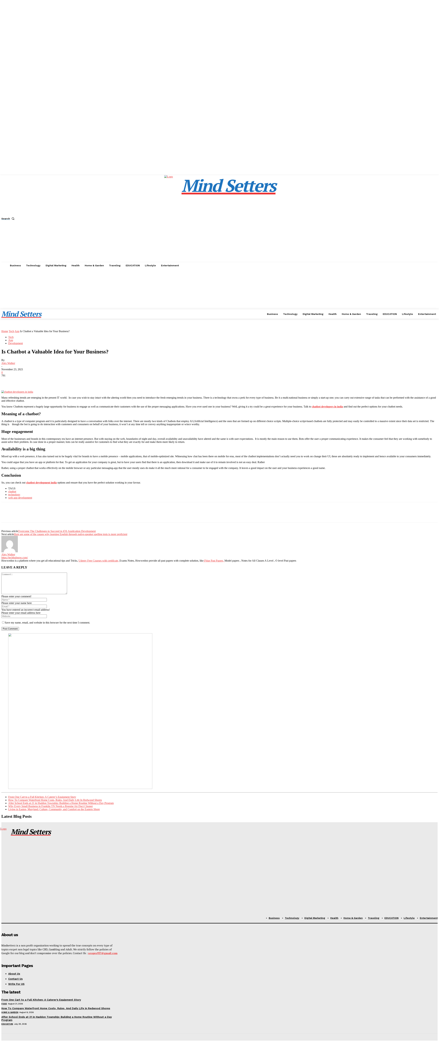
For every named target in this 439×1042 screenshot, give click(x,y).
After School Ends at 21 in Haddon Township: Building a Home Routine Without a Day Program (61, 803)
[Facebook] (7, 380)
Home (4, 331)
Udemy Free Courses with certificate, (99, 560)
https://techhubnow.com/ (14, 557)
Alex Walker (8, 363)
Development (15, 343)
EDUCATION (7, 1024)
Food (4, 1004)
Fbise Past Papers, (214, 560)
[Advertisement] (219, 295)
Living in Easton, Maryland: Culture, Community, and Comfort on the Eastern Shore (54, 809)
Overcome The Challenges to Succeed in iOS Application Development (57, 531)
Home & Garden (9, 1012)
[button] (8, 218)
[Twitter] (19, 380)
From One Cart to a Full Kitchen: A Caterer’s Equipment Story (42, 796)
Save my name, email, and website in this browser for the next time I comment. (47, 622)
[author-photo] (9, 551)
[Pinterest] (31, 380)
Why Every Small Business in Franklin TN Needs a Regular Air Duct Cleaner (50, 806)
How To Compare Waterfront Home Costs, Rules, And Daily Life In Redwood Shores (55, 800)
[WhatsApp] (44, 380)
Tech (11, 331)
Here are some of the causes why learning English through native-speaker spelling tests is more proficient (70, 534)
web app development (20, 497)
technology (14, 494)
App (17, 331)
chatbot (12, 491)
